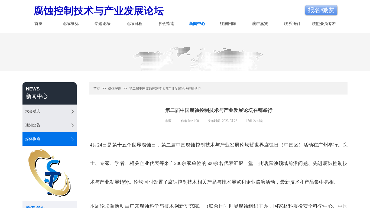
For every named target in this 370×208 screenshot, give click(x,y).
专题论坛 (102, 23)
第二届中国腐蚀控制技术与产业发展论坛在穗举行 (165, 88)
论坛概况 (70, 23)
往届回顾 (228, 23)
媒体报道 (114, 88)
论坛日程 (134, 23)
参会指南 (166, 23)
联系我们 (292, 23)
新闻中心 (197, 23)
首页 (38, 23)
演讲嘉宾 (260, 23)
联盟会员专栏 (324, 23)
